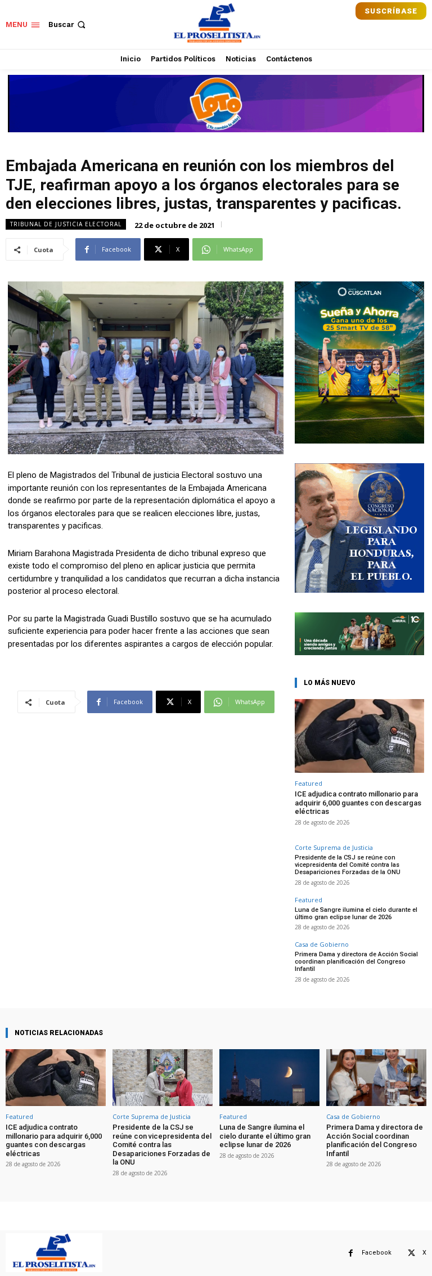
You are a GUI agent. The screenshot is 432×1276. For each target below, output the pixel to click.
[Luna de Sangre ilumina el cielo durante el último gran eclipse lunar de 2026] (269, 1077)
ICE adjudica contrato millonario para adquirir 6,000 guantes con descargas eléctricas (358, 803)
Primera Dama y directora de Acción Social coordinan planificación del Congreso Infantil (356, 962)
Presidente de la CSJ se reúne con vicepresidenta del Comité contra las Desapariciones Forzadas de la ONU (347, 865)
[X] (411, 1253)
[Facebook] (351, 1253)
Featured (308, 783)
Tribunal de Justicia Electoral (66, 224)
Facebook (377, 1252)
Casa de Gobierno (322, 944)
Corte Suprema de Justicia (334, 847)
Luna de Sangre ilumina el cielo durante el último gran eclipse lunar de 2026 (356, 913)
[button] (68, 24)
